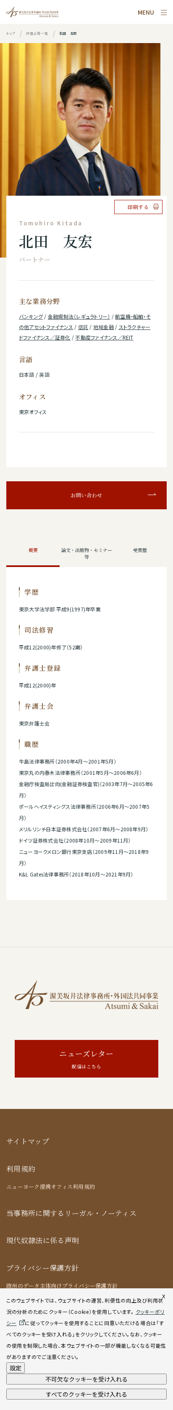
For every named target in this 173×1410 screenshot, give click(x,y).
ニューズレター (86, 1059)
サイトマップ (27, 1141)
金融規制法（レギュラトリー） (79, 316)
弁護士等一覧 (37, 33)
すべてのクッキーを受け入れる (86, 1394)
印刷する (138, 207)
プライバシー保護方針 (42, 1268)
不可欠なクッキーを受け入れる (86, 1379)
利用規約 (20, 1169)
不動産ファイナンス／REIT (104, 337)
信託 (83, 326)
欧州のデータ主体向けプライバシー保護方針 (62, 1286)
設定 (15, 1368)
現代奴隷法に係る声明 (42, 1240)
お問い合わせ (86, 495)
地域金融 (103, 326)
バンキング (31, 316)
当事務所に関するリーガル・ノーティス (71, 1213)
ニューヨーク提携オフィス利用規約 (50, 1186)
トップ (10, 33)
